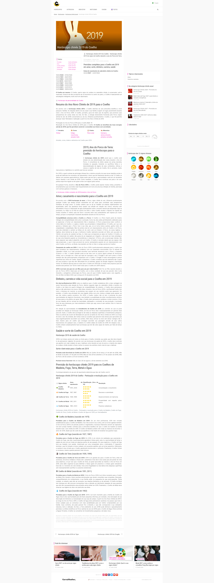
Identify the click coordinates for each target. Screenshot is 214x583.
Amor (58, 63)
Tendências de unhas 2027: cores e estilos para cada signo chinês (92, 564)
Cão (149, 179)
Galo (141, 179)
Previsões (59, 62)
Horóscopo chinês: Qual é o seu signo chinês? (118, 564)
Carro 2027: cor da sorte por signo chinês (65, 564)
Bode (156, 171)
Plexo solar (90, 133)
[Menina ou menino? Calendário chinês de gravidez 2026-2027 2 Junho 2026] (130, 102)
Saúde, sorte (60, 67)
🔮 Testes (114, 9)
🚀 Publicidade (91, 579)
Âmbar (58, 133)
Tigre (148, 163)
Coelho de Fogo (72, 63)
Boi (141, 163)
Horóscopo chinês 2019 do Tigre (68, 534)
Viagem (104, 9)
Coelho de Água (72, 69)
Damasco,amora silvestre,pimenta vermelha (106, 135)
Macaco (134, 179)
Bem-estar (82, 9)
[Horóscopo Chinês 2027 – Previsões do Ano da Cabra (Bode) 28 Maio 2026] (130, 108)
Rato (133, 163)
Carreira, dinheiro (61, 65)
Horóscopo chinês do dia (101, 579)
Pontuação (59, 69)
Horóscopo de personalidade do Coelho (70, 100)
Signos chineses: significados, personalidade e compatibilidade (117, 558)
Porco (156, 179)
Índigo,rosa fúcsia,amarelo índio (75, 135)
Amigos (110, 579)
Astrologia (70, 9)
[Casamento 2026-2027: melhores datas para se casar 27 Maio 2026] (130, 114)
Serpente (141, 171)
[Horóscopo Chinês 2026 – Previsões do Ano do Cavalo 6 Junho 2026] (130, 89)
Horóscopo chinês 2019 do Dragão (109, 534)
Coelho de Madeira (72, 62)
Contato (129, 579)
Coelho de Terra (72, 65)
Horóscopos (58, 9)
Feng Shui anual (59, 559)
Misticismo (93, 9)
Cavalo (148, 171)
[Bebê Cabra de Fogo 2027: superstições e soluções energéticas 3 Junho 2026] (130, 95)
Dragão (133, 171)
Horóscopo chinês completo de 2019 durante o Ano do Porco (77, 192)
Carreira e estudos (133, 79)
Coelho (156, 163)
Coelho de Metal (72, 67)
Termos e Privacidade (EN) (119, 579)
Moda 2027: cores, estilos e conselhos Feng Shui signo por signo (147, 564)
